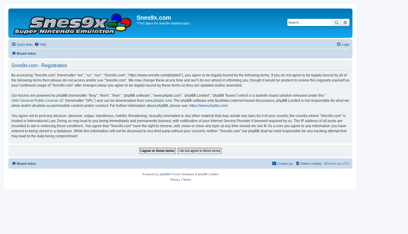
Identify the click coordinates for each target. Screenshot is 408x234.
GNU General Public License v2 (37, 100)
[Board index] (73, 23)
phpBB (164, 174)
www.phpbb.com (158, 100)
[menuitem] (40, 44)
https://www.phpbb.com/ (208, 106)
